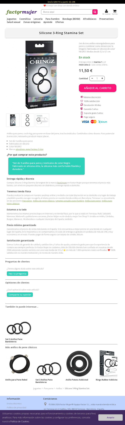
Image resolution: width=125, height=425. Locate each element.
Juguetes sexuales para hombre (69, 200)
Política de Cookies (19, 421)
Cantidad (83, 78)
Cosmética (25, 19)
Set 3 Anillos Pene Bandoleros (13, 340)
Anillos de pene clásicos (44, 200)
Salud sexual (13, 22)
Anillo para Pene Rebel (16, 379)
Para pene (27, 200)
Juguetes (11, 19)
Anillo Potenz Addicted (77, 379)
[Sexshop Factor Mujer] (21, 14)
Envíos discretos (14, 403)
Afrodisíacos (89, 19)
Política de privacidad (16, 407)
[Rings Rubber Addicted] (109, 363)
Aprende (47, 22)
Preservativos (106, 19)
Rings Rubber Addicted (107, 379)
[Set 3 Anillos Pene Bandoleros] (18, 323)
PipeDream (62, 182)
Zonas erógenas (31, 22)
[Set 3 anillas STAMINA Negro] (12, 120)
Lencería (38, 19)
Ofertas (59, 22)
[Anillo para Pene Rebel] (18, 363)
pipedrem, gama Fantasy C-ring (29, 149)
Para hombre (52, 19)
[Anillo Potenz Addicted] (79, 363)
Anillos (59, 388)
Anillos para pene (93, 200)
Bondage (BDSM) (71, 19)
